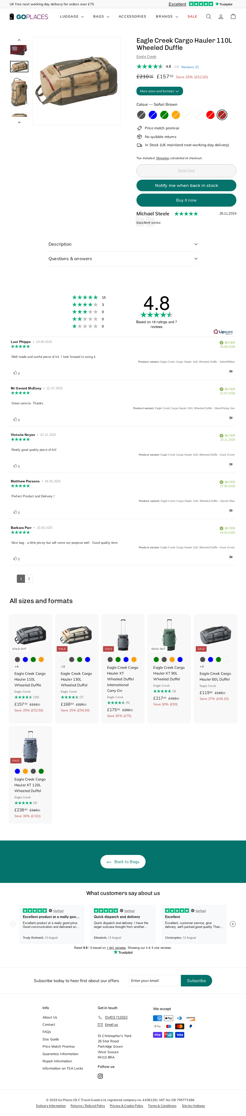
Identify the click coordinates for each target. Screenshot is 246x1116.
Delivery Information (51, 1106)
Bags (99, 16)
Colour (156, 104)
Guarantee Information (60, 1054)
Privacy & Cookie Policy (126, 1106)
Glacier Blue (153, 115)
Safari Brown (222, 115)
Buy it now (186, 200)
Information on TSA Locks (63, 1068)
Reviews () (190, 67)
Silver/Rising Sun (199, 115)
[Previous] (19, 41)
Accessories (133, 16)
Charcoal (141, 115)
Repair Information (57, 1061)
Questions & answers (70, 258)
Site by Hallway (193, 1106)
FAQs (47, 1032)
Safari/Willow (187, 115)
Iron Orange (176, 115)
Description (60, 244)
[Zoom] (76, 81)
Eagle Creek (146, 56)
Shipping (162, 158)
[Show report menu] (231, 372)
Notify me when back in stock (186, 185)
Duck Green (164, 115)
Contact (49, 1024)
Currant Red (210, 115)
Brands (165, 16)
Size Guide (51, 1039)
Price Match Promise (59, 1046)
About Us (50, 1017)
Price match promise (162, 128)
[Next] (19, 121)
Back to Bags (127, 861)
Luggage (70, 16)
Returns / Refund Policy (88, 1106)
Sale (192, 16)
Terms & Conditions (162, 1106)
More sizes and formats (157, 91)
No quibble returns (160, 136)
